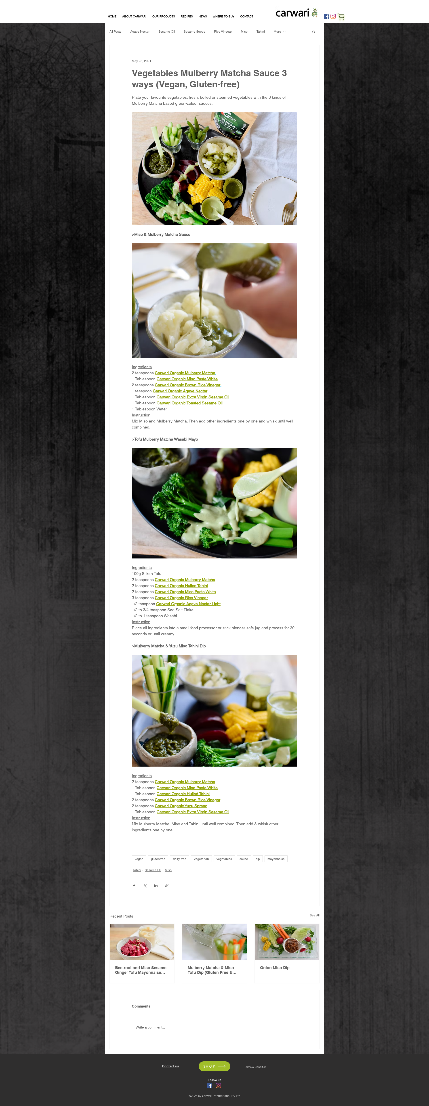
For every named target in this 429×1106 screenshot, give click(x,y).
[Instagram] (333, 16)
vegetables (224, 859)
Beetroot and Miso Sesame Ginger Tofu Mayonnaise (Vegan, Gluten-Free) (140, 970)
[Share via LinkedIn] (156, 885)
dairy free (179, 859)
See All (315, 915)
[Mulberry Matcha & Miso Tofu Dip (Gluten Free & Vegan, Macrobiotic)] (214, 942)
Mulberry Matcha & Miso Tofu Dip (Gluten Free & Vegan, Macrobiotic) (211, 970)
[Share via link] (167, 885)
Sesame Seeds (194, 31)
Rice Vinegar (223, 31)
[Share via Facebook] (134, 885)
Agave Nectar (139, 31)
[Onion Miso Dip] (287, 942)
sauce (244, 859)
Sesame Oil (166, 31)
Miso (244, 31)
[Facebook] (326, 16)
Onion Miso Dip (275, 967)
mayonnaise (276, 859)
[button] (314, 31)
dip (258, 859)
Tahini (261, 31)
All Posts (115, 31)
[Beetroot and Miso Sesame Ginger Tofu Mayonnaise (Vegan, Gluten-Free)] (142, 942)
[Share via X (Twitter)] (145, 885)
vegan (139, 859)
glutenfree (158, 859)
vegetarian (201, 859)
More (277, 31)
